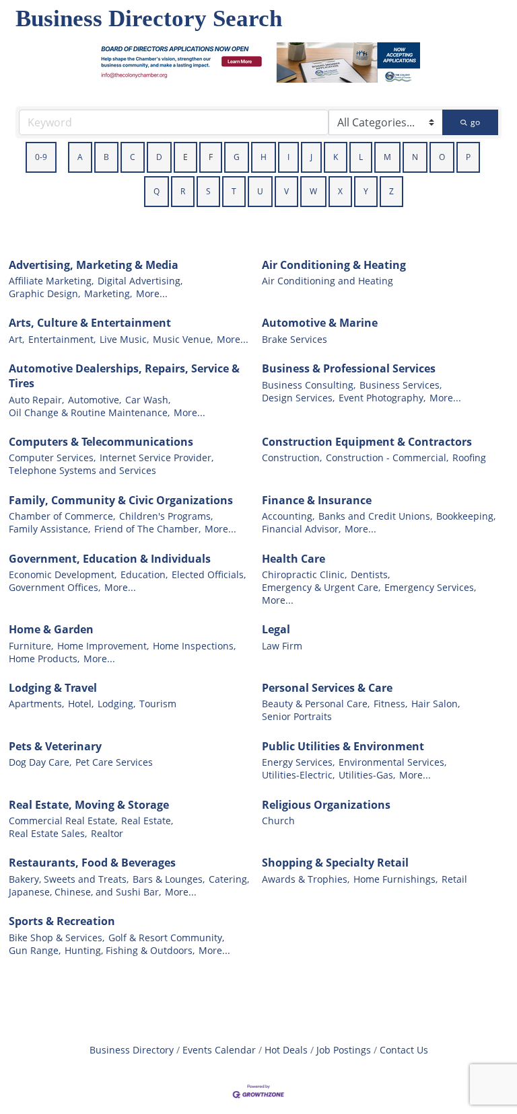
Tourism (157, 703)
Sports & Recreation (62, 921)
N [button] (415, 157)
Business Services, (400, 385)
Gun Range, (35, 950)
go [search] (475, 122)
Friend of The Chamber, (147, 528)
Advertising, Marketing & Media (93, 264)
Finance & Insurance (317, 500)
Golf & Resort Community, (166, 937)
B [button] (106, 157)
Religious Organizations (326, 804)
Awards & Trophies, (305, 879)
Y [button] (366, 191)
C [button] (132, 157)
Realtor (107, 833)
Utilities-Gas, (367, 774)
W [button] (313, 191)
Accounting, (288, 516)
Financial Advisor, (301, 528)
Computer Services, (52, 457)
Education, (144, 574)
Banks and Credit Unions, (375, 516)
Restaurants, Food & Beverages (92, 862)
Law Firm (282, 645)
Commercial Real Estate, (63, 820)
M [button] (387, 157)
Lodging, (116, 703)
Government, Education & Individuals (110, 558)
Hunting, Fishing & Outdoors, (130, 950)
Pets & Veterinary (55, 746)
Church (278, 820)
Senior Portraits (297, 716)
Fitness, (390, 703)
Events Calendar (219, 1049)
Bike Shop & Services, (56, 937)
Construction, (292, 457)
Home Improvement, (103, 645)
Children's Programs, (166, 516)
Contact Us (404, 1049)
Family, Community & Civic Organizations (121, 500)
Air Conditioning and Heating (327, 280)
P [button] (468, 157)
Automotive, (94, 399)
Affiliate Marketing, (51, 280)
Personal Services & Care (327, 687)
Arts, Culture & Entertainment (90, 322)
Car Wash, (147, 399)
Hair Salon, (435, 703)
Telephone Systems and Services (82, 470)
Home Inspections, (194, 645)
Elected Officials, (209, 574)
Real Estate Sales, (48, 833)
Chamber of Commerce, (62, 516)
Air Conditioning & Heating (334, 264)
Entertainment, (62, 339)
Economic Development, (62, 574)
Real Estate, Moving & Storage (89, 804)
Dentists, (370, 574)
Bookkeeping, (465, 516)
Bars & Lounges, (169, 879)
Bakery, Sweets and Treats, (69, 879)
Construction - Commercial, (387, 457)
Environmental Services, (392, 762)
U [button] (260, 191)
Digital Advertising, (140, 280)
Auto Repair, (36, 399)
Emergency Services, (430, 587)
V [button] (286, 191)
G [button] (237, 157)
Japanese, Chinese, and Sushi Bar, (85, 891)
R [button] (182, 191)
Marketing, (108, 293)
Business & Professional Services (349, 368)
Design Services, (298, 397)
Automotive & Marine (320, 322)
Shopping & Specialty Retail (335, 862)
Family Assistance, (49, 528)
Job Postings (343, 1049)
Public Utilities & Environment (343, 746)
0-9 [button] (41, 157)
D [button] (159, 157)
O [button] (442, 157)
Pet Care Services (114, 762)
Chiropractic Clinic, (304, 574)
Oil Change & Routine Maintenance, (89, 412)
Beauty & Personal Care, (316, 703)
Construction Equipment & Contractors (367, 441)
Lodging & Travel (53, 687)
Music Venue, (183, 339)
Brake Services (294, 339)
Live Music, (124, 339)
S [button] (208, 191)
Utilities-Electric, (298, 774)
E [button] (185, 157)
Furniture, (31, 645)
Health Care (293, 558)
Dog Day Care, (40, 762)
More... (152, 293)
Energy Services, (298, 762)
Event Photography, (382, 397)
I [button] (288, 157)
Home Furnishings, (395, 879)
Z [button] (391, 191)
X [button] (340, 191)
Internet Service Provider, (156, 457)
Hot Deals (286, 1049)
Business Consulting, (308, 385)
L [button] (361, 157)
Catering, (229, 879)
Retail (454, 879)
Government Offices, (54, 587)
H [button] (264, 157)
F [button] (211, 157)
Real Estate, (147, 820)
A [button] (80, 157)
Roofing (469, 457)
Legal (276, 629)
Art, (16, 339)
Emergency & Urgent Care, (321, 587)
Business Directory (132, 1049)
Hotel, (81, 703)
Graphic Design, (44, 293)
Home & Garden (51, 629)
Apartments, (36, 703)
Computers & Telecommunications (101, 441)
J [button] (311, 157)
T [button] (234, 191)
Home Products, (44, 658)
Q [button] (156, 191)
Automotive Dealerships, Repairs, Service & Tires (124, 376)
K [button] (335, 157)
